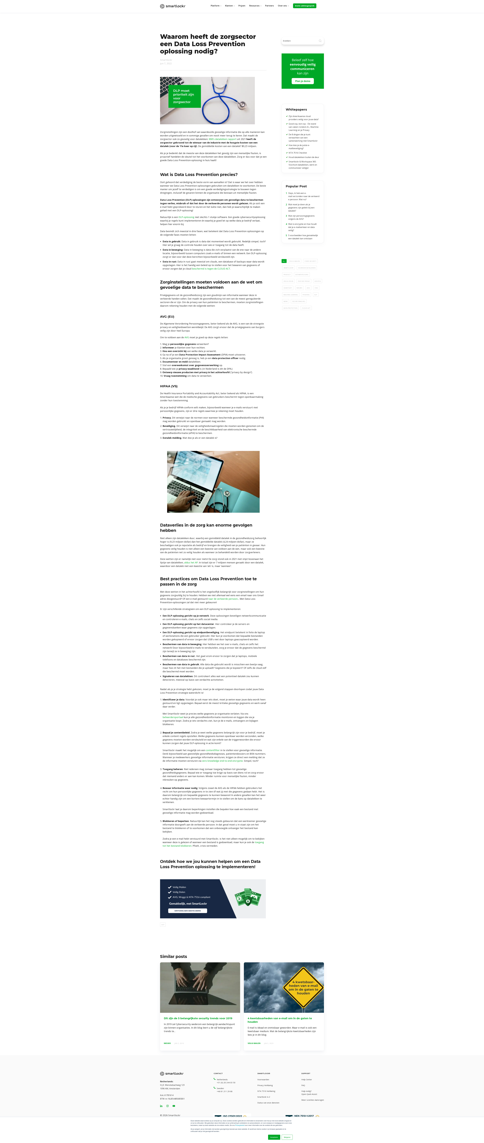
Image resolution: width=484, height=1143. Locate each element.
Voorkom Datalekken (307, 267)
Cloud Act (306, 307)
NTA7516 (318, 281)
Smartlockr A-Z (263, 1097)
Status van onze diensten (268, 1102)
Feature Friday (304, 281)
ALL (284, 261)
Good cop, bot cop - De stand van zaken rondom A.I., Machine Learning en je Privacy (304, 126)
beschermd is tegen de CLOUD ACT (211, 268)
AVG (187, 337)
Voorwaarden (263, 1079)
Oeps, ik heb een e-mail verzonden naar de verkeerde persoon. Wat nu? (303, 196)
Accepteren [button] (274, 1137)
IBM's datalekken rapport (222, 139)
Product (287, 274)
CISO (316, 287)
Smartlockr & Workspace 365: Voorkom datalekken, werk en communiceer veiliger (303, 164)
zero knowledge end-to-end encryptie (222, 760)
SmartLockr (288, 267)
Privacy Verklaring (265, 1085)
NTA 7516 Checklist (298, 152)
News (286, 301)
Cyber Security (310, 261)
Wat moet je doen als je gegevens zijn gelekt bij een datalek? (301, 207)
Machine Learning (291, 294)
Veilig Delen (288, 281)
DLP (162, 924)
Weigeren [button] (287, 1137)
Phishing (306, 294)
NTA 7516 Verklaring (266, 1091)
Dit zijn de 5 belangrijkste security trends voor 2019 (198, 1018)
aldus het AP (191, 562)
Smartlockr (166, 59)
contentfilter (213, 750)
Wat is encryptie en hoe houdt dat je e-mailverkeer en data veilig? (302, 227)
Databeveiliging (301, 274)
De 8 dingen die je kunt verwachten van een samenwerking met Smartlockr (303, 137)
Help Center (306, 1079)
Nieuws (299, 287)
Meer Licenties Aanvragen (312, 1100)
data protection (290, 307)
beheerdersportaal (173, 717)
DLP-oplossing (186, 217)
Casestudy (288, 287)
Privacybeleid (239, 1125)
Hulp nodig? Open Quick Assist (309, 1092)
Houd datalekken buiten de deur (304, 157)
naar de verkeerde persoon (223, 598)
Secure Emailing (298, 301)
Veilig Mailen (294, 261)
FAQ (303, 1085)
